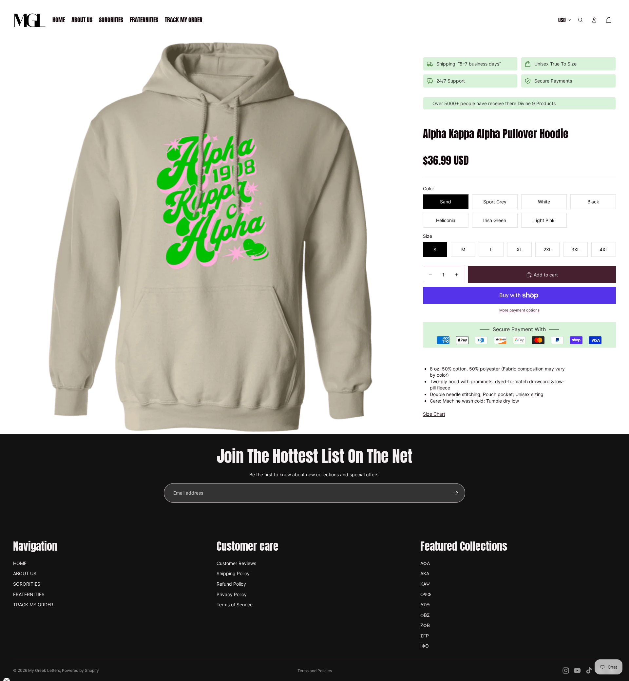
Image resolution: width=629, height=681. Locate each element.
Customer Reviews (236, 563)
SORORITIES (26, 584)
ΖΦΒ (425, 625)
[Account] (594, 20)
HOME (20, 563)
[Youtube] (577, 670)
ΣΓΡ (424, 635)
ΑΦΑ (425, 563)
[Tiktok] (589, 670)
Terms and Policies (314, 670)
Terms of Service (235, 604)
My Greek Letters (44, 670)
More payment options (519, 310)
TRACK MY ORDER (33, 604)
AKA (424, 573)
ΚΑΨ (425, 584)
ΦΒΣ (425, 615)
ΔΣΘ (425, 604)
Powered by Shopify (80, 670)
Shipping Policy (233, 573)
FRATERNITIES (29, 594)
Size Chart (434, 414)
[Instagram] (566, 670)
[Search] (580, 20)
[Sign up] (455, 493)
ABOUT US (24, 573)
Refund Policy (231, 584)
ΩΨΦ (425, 594)
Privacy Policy (232, 594)
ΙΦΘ (424, 646)
